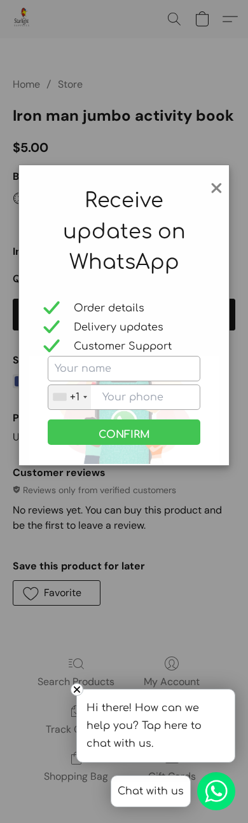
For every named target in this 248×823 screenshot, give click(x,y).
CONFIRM (124, 434)
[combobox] (69, 397)
